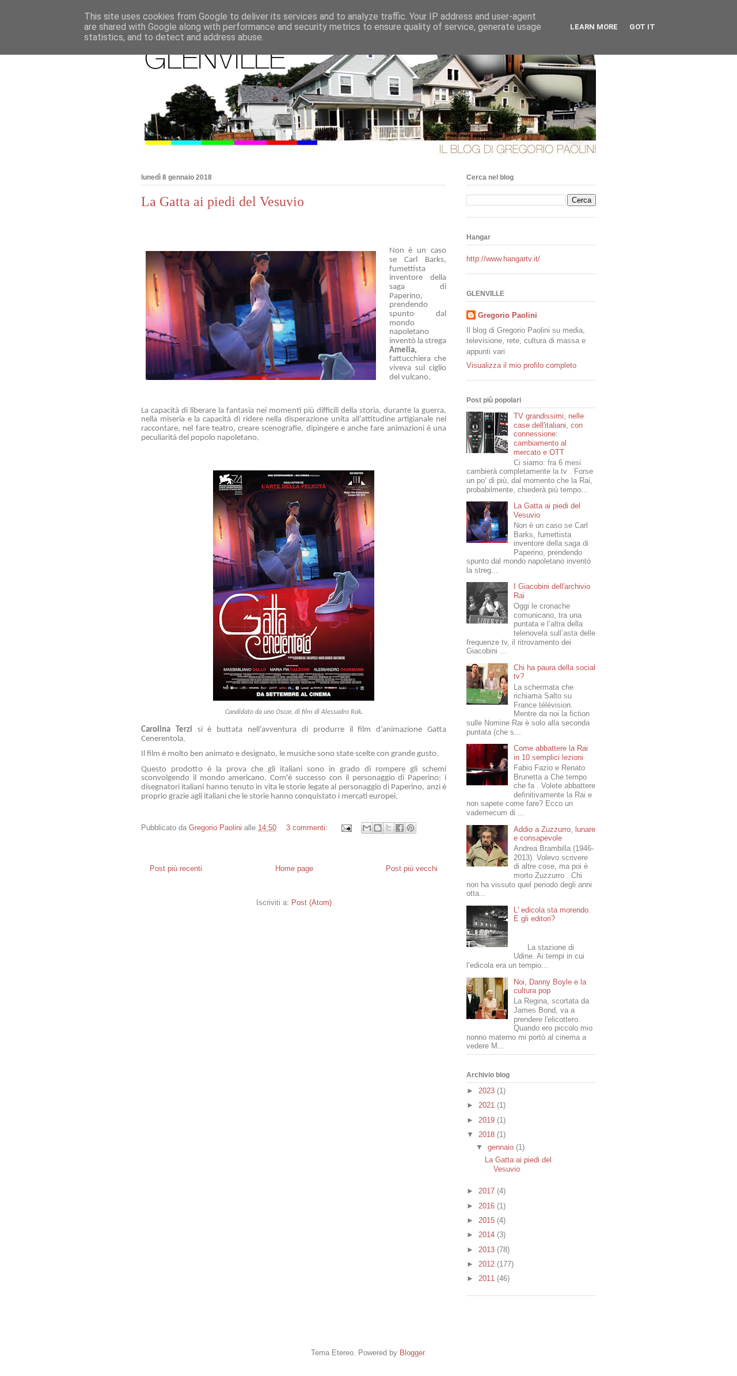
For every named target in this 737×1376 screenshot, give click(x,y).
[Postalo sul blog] (377, 828)
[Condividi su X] (388, 828)
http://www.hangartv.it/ (503, 258)
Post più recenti (176, 868)
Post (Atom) (311, 902)
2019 (487, 1120)
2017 (487, 1191)
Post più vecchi (412, 868)
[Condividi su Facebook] (399, 828)
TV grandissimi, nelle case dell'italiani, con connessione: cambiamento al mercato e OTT (549, 434)
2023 (487, 1090)
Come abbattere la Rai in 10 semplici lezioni (551, 753)
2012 (487, 1264)
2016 (487, 1206)
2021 (487, 1105)
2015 (487, 1220)
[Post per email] (345, 827)
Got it (642, 26)
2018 (487, 1134)
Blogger (412, 1352)
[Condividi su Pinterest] (410, 828)
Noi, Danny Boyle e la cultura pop (550, 986)
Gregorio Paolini (507, 315)
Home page (294, 868)
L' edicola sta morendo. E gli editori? (552, 914)
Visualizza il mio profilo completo (521, 365)
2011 (487, 1278)
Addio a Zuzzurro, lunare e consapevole (554, 834)
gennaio (502, 1147)
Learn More (594, 26)
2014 (487, 1234)
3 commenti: (308, 827)
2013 (487, 1249)
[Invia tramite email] (367, 828)
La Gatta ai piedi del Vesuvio (222, 201)
